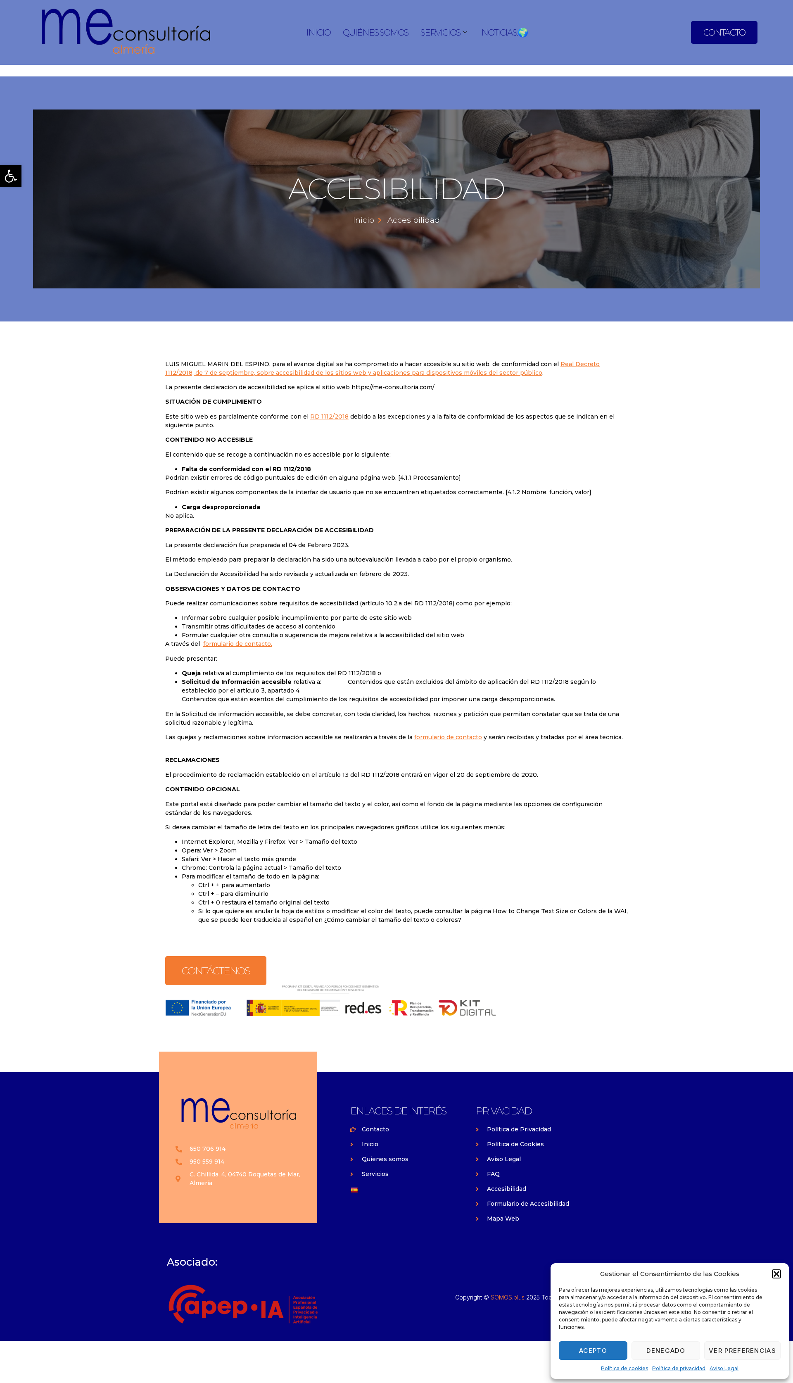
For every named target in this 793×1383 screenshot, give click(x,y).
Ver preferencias (742, 1350)
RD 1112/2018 (329, 416)
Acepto (593, 1350)
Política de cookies (624, 1368)
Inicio (318, 32)
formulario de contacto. (237, 643)
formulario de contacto (448, 737)
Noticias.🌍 (504, 32)
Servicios (440, 32)
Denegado (665, 1350)
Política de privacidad (678, 1368)
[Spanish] (354, 1190)
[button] (10, 176)
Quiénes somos (375, 32)
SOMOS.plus (508, 1297)
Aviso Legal (724, 1368)
